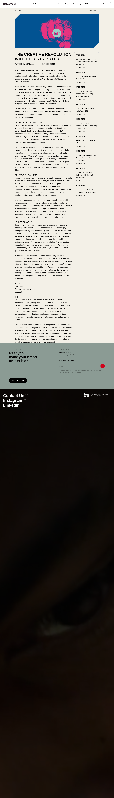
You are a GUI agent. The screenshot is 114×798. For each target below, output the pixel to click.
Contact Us (15, 395)
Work (34, 4)
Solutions (60, 4)
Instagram (14, 400)
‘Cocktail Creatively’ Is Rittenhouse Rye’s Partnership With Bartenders (86, 125)
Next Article (92, 10)
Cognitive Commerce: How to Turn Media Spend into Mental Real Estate (86, 61)
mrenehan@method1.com (68, 355)
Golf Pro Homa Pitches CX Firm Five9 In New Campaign (86, 191)
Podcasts (52, 4)
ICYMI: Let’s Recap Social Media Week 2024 (85, 109)
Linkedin (13, 405)
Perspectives (42, 4)
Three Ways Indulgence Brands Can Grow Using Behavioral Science (84, 93)
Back (19, 10)
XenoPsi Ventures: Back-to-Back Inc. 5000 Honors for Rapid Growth (85, 175)
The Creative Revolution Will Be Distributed (86, 78)
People (67, 4)
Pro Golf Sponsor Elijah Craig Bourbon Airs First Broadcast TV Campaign (86, 157)
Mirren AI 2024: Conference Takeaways (85, 142)
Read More (79, 67)
